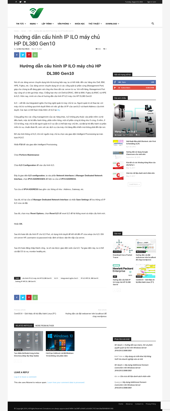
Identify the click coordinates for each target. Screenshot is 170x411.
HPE (30, 31)
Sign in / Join (151, 2)
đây (58, 110)
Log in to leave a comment (25, 377)
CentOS (139, 276)
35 (139, 135)
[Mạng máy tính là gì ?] (134, 120)
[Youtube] (25, 2)
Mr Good (118, 135)
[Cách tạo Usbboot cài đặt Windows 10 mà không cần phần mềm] (60, 341)
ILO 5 (56, 278)
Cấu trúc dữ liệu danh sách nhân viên (140, 173)
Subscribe (150, 88)
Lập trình (47, 23)
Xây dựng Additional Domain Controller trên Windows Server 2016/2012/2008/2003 (131, 368)
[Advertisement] (107, 13)
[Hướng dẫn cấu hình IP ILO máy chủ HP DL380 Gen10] (123, 271)
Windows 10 (141, 252)
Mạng (33, 23)
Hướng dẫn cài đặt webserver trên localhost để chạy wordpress (86, 315)
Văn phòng (63, 23)
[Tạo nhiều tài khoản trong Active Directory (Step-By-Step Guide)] (28, 341)
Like (152, 82)
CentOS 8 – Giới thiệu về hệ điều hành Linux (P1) (35, 313)
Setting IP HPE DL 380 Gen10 (25, 281)
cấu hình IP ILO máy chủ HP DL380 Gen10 (36, 278)
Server (23, 31)
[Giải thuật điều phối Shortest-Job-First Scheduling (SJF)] (118, 143)
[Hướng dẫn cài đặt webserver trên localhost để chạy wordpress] (146, 246)
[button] (153, 24)
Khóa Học (80, 23)
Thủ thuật (94, 23)
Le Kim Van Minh (22, 49)
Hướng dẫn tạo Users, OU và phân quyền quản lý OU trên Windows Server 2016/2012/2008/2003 (133, 348)
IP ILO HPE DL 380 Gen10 (89, 278)
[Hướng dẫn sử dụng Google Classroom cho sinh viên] (118, 154)
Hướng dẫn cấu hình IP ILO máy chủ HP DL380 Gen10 (122, 282)
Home (16, 31)
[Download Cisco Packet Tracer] (123, 246)
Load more (133, 184)
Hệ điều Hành (51, 350)
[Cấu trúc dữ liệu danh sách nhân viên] (118, 176)
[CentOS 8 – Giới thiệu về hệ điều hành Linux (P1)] (146, 271)
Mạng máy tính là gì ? (126, 131)
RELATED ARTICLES (24, 326)
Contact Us (139, 404)
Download (111, 23)
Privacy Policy (151, 404)
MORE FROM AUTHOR (44, 326)
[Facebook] (16, 2)
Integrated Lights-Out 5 (69, 278)
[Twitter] (20, 2)
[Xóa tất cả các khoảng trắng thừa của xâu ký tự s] (118, 165)
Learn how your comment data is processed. (66, 382)
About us (129, 404)
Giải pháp (18, 350)
